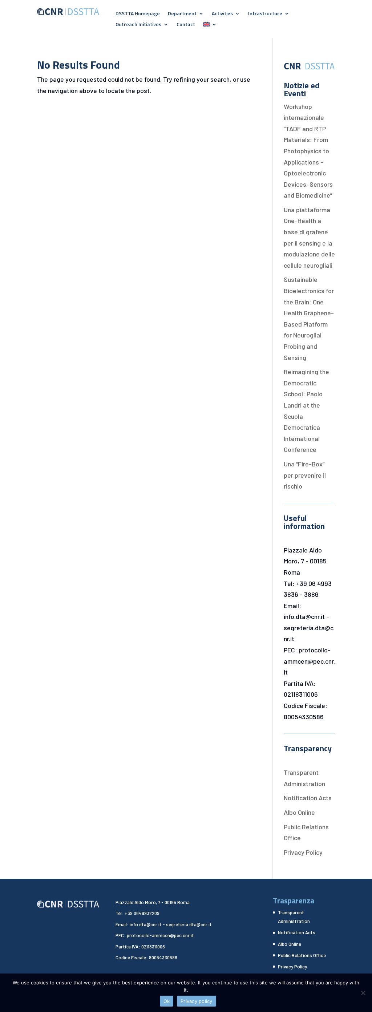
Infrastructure (265, 14)
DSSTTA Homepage (138, 14)
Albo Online (299, 812)
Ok (166, 1001)
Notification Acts (308, 798)
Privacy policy (197, 1001)
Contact (186, 25)
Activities (222, 14)
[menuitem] (210, 26)
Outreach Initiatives (138, 25)
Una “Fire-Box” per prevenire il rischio (305, 475)
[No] (363, 992)
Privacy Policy (303, 852)
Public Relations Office (302, 955)
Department (182, 14)
